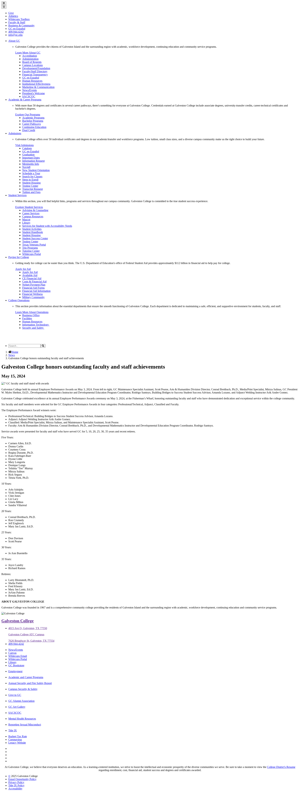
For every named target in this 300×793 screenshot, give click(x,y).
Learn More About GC (27, 52)
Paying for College (18, 257)
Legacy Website (17, 742)
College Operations (19, 300)
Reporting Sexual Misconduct (24, 724)
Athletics (13, 16)
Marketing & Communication (38, 87)
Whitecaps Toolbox (19, 19)
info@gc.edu (15, 34)
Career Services (30, 213)
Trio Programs (30, 247)
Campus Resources (32, 216)
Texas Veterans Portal (34, 244)
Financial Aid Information (36, 290)
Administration (30, 58)
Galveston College (17, 621)
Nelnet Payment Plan (33, 284)
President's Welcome (33, 93)
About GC (14, 40)
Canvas (12, 652)
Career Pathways (31, 123)
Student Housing (31, 182)
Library (26, 222)
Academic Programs (33, 117)
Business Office (31, 315)
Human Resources (32, 80)
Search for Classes (32, 176)
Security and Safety (33, 327)
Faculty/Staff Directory (34, 71)
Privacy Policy (16, 782)
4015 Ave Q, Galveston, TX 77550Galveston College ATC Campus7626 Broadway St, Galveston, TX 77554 (31, 634)
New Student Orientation (36, 170)
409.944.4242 (16, 31)
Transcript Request (32, 189)
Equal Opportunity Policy (22, 779)
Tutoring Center (31, 250)
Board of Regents (31, 62)
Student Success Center (35, 238)
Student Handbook (32, 232)
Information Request (33, 160)
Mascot (26, 219)
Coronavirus (15, 739)
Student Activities (31, 229)
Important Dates (31, 157)
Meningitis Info (30, 163)
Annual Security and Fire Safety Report (30, 683)
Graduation (28, 154)
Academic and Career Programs (25, 677)
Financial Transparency (35, 74)
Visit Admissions (24, 145)
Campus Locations (32, 65)
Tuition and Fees (31, 192)
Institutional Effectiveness (36, 83)
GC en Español (30, 77)
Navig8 (26, 167)
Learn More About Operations (31, 312)
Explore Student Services (29, 207)
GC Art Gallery (16, 706)
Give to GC (14, 695)
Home (14, 351)
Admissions (14, 133)
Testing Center (30, 185)
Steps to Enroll (30, 179)
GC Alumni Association (21, 700)
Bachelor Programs (32, 120)
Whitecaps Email (17, 656)
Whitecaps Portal (31, 254)
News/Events (29, 90)
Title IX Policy (16, 785)
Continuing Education (34, 127)
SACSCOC (28, 96)
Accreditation (29, 55)
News (11, 355)
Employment (15, 671)
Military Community (33, 297)
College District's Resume (281, 767)
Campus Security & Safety (23, 689)
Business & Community (21, 25)
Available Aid (29, 275)
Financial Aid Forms (33, 287)
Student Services (17, 195)
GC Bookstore (16, 665)
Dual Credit (28, 130)
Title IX (12, 730)
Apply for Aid (23, 269)
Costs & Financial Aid (34, 281)
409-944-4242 (16, 643)
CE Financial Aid (31, 278)
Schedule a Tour (31, 173)
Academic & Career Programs (24, 99)
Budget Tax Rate (17, 736)
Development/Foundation (36, 68)
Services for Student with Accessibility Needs (47, 225)
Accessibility (15, 788)
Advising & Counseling (35, 210)
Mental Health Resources (22, 718)
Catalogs (27, 148)
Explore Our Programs (27, 114)
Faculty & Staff (16, 22)
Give (11, 12)
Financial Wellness (32, 294)
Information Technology (35, 324)
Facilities (27, 318)
